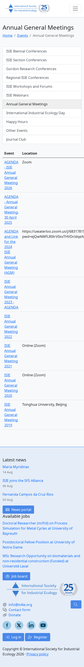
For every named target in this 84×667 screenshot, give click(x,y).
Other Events (17, 130)
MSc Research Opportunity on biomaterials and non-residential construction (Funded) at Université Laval (41, 561)
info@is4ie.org (20, 604)
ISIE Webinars (17, 95)
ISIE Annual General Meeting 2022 (11, 326)
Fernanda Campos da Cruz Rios (28, 494)
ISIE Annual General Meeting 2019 (11, 414)
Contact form (19, 609)
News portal (21, 509)
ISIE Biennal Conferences (26, 51)
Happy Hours (17, 121)
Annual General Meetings (27, 104)
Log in (16, 637)
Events (22, 35)
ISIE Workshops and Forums (29, 86)
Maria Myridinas (16, 466)
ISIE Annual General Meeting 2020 (11, 385)
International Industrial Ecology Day (35, 113)
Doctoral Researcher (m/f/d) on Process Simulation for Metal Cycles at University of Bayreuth (38, 528)
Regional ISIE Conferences (27, 77)
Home (7, 35)
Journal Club (16, 139)
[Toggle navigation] (75, 8)
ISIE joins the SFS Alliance (23, 480)
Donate (15, 615)
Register (40, 637)
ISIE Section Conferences (26, 60)
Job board (19, 576)
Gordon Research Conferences (31, 68)
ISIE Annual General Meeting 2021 (11, 356)
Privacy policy (37, 654)
